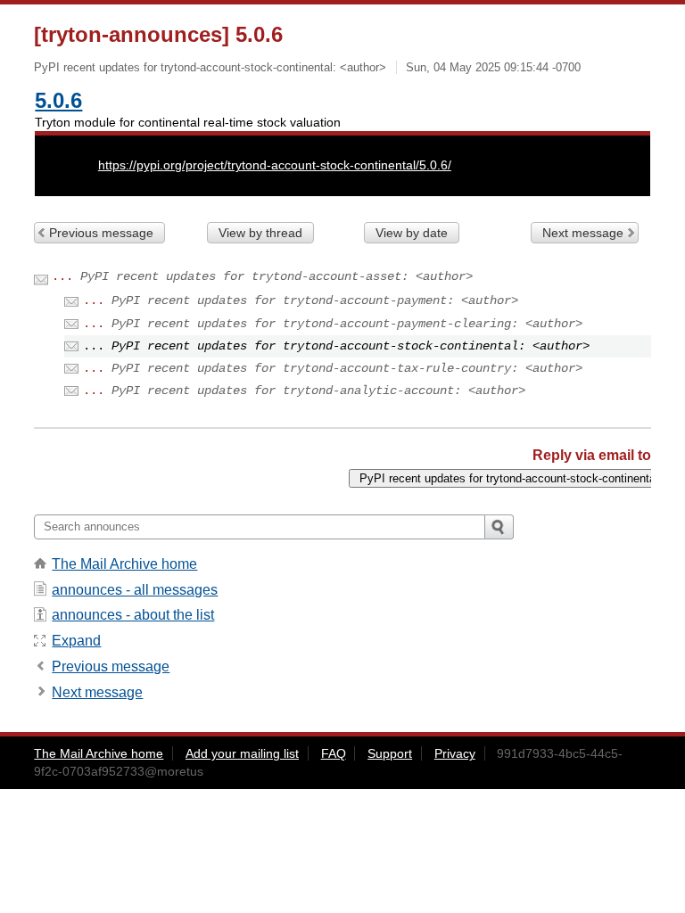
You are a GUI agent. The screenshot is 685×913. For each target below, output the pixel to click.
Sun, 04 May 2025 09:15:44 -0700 (493, 67)
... (62, 276)
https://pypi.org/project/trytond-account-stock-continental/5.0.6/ (274, 165)
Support (389, 753)
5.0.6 (58, 100)
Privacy (454, 753)
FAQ (333, 753)
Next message (582, 233)
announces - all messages (135, 589)
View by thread (260, 233)
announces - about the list (133, 614)
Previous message (101, 233)
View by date (412, 233)
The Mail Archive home (124, 564)
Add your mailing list (242, 753)
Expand (76, 640)
